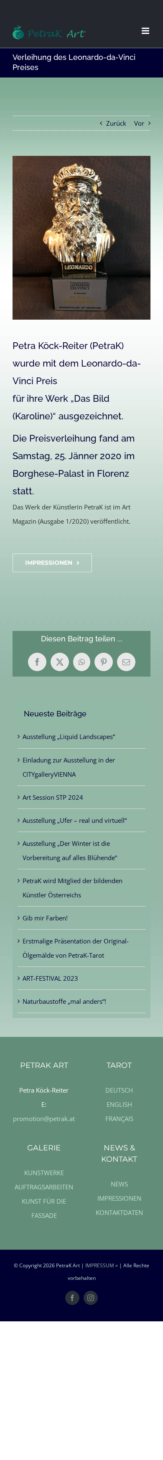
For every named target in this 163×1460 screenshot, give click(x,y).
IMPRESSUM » (101, 1265)
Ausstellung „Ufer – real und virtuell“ (75, 820)
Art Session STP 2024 (53, 797)
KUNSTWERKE (44, 1172)
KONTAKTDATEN (119, 1212)
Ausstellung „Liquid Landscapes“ (69, 736)
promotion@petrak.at (44, 1118)
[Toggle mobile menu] (146, 30)
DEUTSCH (119, 1090)
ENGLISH (119, 1104)
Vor (139, 123)
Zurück (116, 123)
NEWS (119, 1184)
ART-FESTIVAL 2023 (50, 978)
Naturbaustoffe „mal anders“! (64, 1001)
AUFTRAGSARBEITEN (44, 1187)
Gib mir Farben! (45, 918)
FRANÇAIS (119, 1118)
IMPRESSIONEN (119, 1198)
